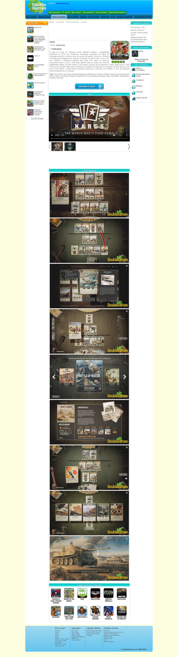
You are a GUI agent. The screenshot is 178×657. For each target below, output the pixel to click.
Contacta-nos (108, 638)
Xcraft (57, 632)
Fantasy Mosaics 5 (62, 3)
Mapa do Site (108, 637)
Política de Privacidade (111, 633)
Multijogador (55, 12)
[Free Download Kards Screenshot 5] (89, 376)
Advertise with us (109, 641)
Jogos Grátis (88, 12)
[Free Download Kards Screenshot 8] (89, 513)
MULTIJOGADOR (72, 22)
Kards (57, 635)
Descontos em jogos (93, 633)
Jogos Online (101, 12)
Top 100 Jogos (37, 118)
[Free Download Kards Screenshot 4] (89, 331)
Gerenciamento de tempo (143, 17)
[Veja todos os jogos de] (67, 45)
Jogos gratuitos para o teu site (113, 632)
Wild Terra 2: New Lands (60, 644)
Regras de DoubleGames (112, 635)
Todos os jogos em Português (141, 60)
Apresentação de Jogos (94, 630)
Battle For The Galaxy (62, 639)
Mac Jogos (76, 12)
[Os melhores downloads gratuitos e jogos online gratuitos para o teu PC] (37, 7)
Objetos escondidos (116, 12)
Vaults (57, 637)
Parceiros (107, 630)
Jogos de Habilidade (78, 637)
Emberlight (58, 642)
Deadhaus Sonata (60, 640)
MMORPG (75, 638)
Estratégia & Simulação (124, 17)
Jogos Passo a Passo (93, 632)
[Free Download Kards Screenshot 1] (89, 195)
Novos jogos (60, 628)
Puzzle (113, 17)
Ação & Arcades (31, 17)
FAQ (105, 640)
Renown (57, 630)
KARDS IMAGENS (89, 171)
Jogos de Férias (73, 17)
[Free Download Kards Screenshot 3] (89, 286)
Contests (89, 635)
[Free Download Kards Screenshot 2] (89, 240)
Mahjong (139, 86)
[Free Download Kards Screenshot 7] (89, 467)
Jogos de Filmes (94, 17)
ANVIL (57, 634)
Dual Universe (59, 646)
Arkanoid (139, 92)
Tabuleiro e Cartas (44, 17)
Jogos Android (141, 98)
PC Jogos (66, 12)
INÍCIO (51, 22)
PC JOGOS (60, 22)
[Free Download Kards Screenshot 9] (89, 558)
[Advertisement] (89, 31)
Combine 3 (83, 17)
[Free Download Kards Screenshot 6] (89, 422)
